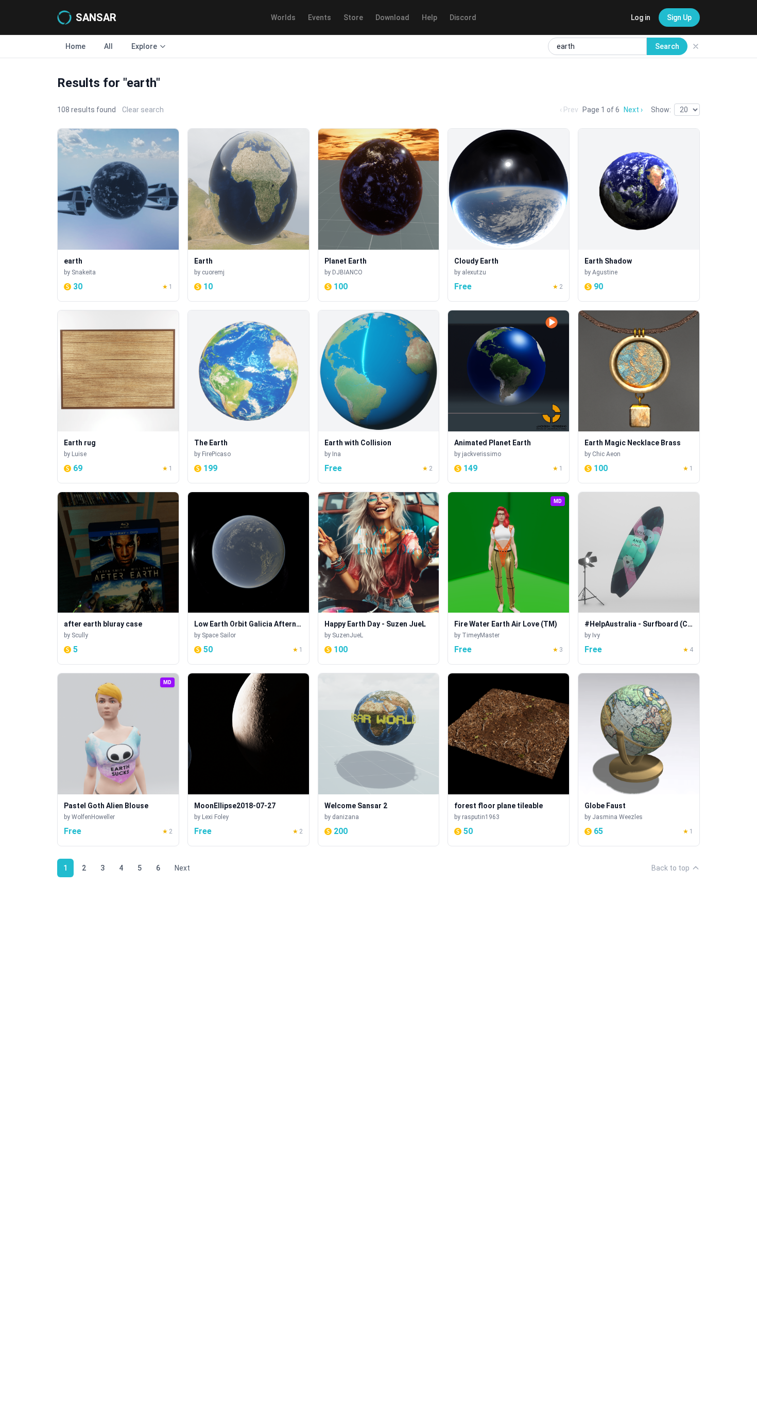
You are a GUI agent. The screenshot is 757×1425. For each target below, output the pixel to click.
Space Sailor (219, 635)
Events (319, 17)
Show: (661, 110)
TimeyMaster (481, 635)
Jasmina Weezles (617, 817)
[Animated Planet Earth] (508, 396)
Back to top (670, 868)
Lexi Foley (215, 817)
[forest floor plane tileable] (508, 759)
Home (75, 46)
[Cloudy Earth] (508, 215)
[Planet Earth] (378, 215)
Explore (144, 46)
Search (667, 46)
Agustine (604, 272)
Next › (633, 110)
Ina (336, 454)
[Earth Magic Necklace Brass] (638, 396)
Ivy (596, 635)
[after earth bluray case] (118, 578)
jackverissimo (481, 454)
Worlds (283, 17)
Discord (463, 17)
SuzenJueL (347, 635)
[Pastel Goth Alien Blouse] (118, 759)
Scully (80, 635)
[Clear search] (696, 46)
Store (353, 17)
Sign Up (679, 17)
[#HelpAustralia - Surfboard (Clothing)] (638, 578)
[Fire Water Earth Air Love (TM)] (508, 578)
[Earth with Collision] (378, 396)
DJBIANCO (347, 272)
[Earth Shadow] (638, 215)
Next (182, 868)
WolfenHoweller (93, 817)
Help (429, 17)
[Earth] (248, 215)
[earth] (118, 215)
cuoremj (213, 272)
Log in (640, 17)
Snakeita (84, 272)
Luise (79, 454)
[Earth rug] (118, 396)
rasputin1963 (481, 817)
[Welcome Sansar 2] (378, 759)
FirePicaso (216, 454)
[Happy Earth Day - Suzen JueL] (378, 578)
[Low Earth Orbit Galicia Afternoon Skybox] (248, 578)
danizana (345, 817)
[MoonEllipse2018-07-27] (248, 759)
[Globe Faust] (638, 759)
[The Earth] (248, 396)
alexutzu (474, 272)
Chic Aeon (606, 454)
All (108, 46)
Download (392, 17)
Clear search (143, 110)
